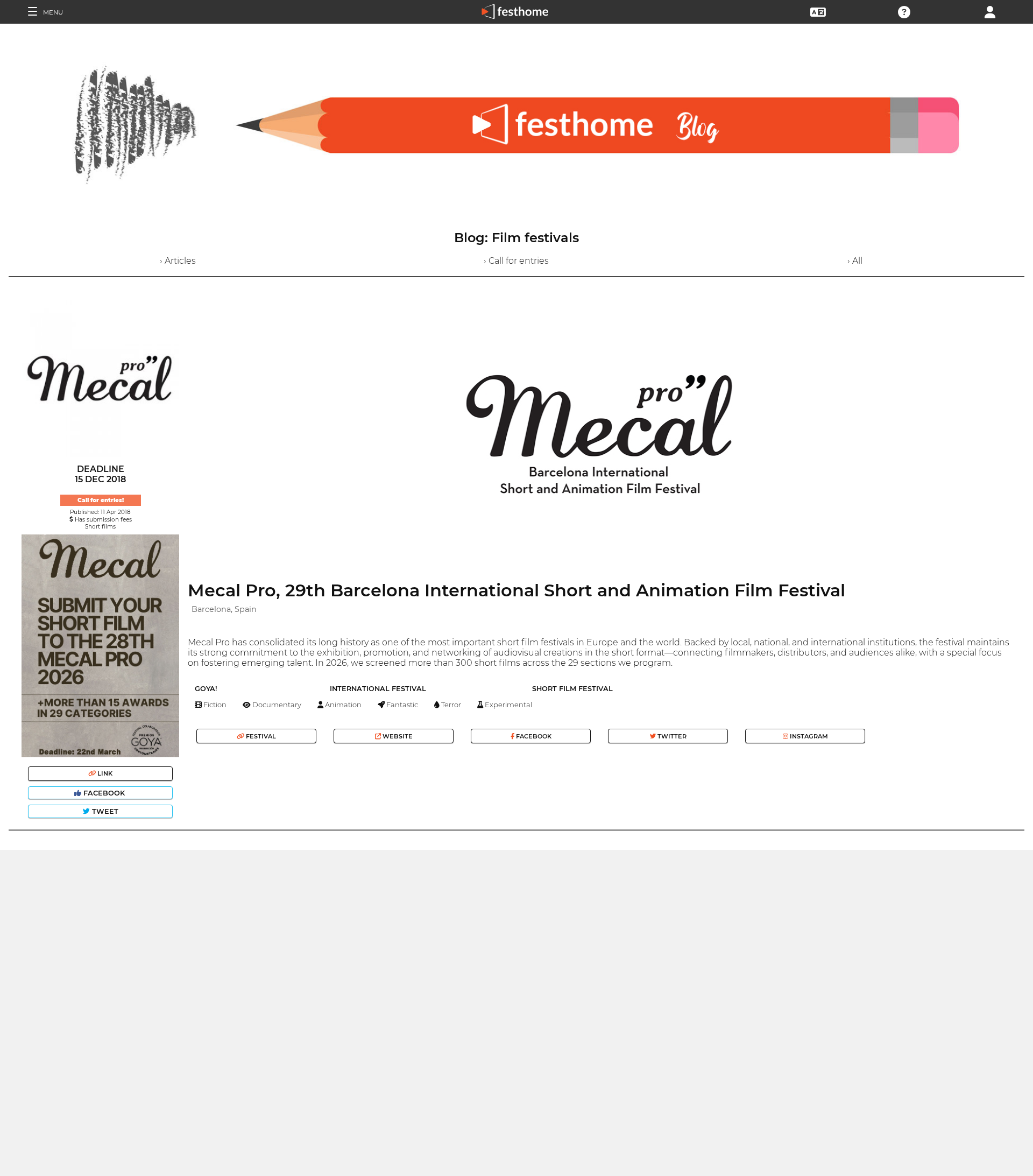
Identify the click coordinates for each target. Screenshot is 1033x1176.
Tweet (104, 811)
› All (854, 261)
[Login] (990, 11)
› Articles (178, 261)
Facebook (104, 793)
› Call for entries (516, 261)
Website (397, 736)
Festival (260, 736)
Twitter (671, 736)
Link (104, 773)
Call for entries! (100, 500)
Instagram (808, 736)
